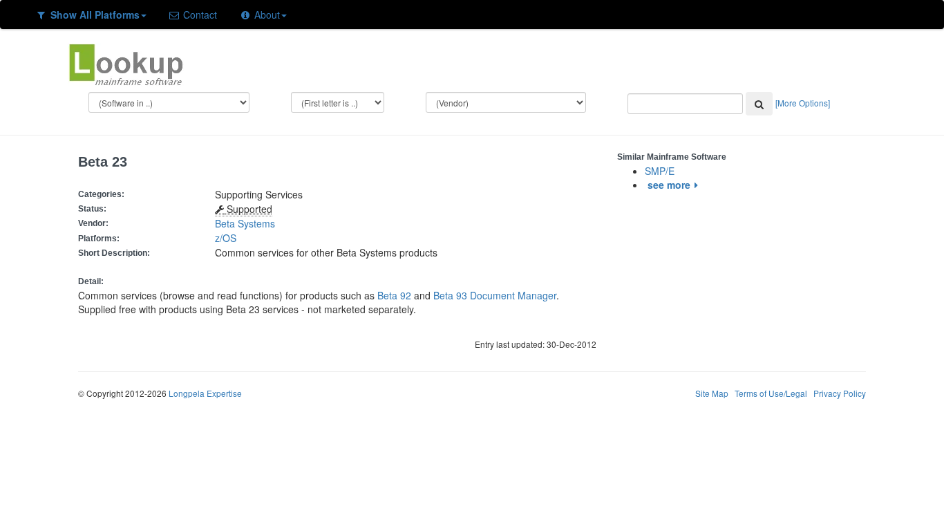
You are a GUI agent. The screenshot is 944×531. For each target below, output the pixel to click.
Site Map (711, 393)
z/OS (228, 238)
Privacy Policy (839, 393)
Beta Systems (245, 223)
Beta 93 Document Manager (494, 295)
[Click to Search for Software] (759, 103)
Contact (198, 14)
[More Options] (802, 103)
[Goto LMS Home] (126, 63)
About (266, 14)
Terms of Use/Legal (771, 393)
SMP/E (659, 171)
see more (669, 185)
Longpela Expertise (205, 393)
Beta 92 (394, 295)
